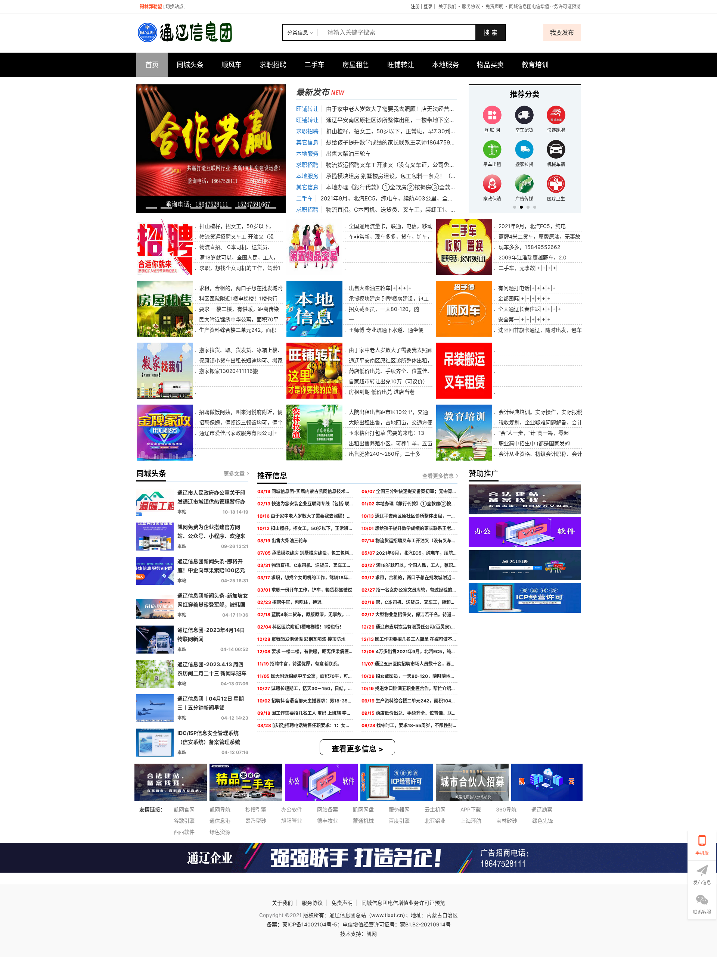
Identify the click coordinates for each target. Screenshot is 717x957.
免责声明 (494, 6)
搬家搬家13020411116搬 (228, 371)
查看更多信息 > (358, 749)
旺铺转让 (400, 65)
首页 (152, 65)
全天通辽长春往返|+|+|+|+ (529, 309)
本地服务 (445, 65)
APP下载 (470, 809)
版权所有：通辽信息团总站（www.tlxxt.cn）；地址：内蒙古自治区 (380, 915)
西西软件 (184, 832)
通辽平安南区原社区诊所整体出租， (389, 360)
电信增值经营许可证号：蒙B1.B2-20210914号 (396, 924)
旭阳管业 (291, 820)
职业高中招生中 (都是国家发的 (533, 443)
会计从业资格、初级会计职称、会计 (539, 454)
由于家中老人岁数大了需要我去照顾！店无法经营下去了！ (399, 108)
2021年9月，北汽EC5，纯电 (531, 226)
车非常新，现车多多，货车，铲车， (389, 236)
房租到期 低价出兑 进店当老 (381, 392)
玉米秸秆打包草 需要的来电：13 (385, 433)
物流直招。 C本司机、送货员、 (235, 247)
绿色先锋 (542, 820)
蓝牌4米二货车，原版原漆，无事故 (538, 236)
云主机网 (435, 809)
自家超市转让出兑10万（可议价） (387, 381)
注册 (415, 6)
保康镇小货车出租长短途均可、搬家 (240, 360)
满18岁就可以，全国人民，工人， (238, 257)
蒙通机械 (363, 820)
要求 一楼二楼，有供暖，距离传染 (238, 309)
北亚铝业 (435, 820)
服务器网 (399, 809)
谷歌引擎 (184, 820)
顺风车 (231, 65)
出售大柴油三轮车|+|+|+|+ (379, 288)
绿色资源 (219, 832)
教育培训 (535, 65)
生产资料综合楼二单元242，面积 (237, 330)
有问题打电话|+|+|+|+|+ (526, 288)
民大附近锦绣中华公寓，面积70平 (238, 319)
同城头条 (190, 65)
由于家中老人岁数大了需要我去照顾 (389, 350)
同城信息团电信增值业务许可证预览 (545, 6)
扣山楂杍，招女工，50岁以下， (236, 226)
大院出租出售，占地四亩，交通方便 (389, 422)
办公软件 (291, 809)
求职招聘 (273, 65)
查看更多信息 (438, 476)
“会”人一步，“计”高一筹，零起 (533, 433)
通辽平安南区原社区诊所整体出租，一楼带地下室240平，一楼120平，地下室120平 (430, 120)
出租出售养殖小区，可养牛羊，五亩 (389, 443)
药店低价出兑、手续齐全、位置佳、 (389, 371)
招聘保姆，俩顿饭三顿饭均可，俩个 (240, 422)
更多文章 (234, 473)
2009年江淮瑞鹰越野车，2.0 (532, 257)
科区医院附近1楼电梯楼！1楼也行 (237, 298)
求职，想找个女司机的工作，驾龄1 (239, 268)
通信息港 (219, 820)
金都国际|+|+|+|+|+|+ (523, 298)
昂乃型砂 (255, 820)
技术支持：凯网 (358, 933)
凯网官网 (184, 809)
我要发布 (562, 32)
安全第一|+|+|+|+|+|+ (523, 319)
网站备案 (327, 809)
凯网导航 (219, 809)
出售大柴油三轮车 (348, 153)
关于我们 (447, 6)
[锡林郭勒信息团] (209, 32)
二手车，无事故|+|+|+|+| (527, 268)
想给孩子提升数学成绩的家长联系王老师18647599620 (394, 142)
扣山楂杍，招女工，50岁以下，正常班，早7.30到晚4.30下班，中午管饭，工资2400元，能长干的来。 (454, 131)
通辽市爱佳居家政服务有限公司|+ (237, 433)
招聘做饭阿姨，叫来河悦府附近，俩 (240, 412)
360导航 (506, 809)
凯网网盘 (363, 809)
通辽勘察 (541, 809)
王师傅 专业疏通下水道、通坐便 (385, 330)
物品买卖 (490, 65)
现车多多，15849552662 (528, 247)
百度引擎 (399, 820)
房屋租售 (355, 65)
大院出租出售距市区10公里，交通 (387, 412)
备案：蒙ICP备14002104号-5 (302, 924)
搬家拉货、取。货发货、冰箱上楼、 (240, 350)
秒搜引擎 (255, 809)
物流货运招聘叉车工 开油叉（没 (236, 236)
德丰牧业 (327, 820)
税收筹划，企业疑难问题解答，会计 (539, 422)
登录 (427, 6)
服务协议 (471, 6)
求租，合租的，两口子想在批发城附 (240, 288)
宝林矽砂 (506, 820)
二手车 (314, 65)
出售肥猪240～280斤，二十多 (383, 454)
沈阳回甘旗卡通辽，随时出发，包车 (539, 330)
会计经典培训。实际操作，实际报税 (539, 412)
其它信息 (307, 142)
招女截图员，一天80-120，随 (383, 309)
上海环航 (470, 820)
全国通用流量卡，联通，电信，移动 (389, 226)
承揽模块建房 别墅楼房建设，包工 (388, 298)
